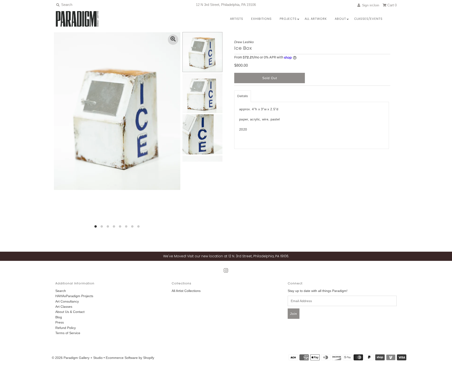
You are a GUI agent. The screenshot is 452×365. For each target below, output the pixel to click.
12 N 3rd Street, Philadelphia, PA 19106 (226, 5)
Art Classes (63, 306)
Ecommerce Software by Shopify (130, 358)
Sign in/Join (369, 5)
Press (59, 322)
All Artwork (316, 18)
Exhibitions (261, 18)
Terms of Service (67, 333)
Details (242, 96)
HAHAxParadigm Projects (74, 296)
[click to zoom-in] (173, 39)
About (340, 18)
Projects (288, 18)
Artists (236, 18)
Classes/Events (368, 18)
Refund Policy (65, 328)
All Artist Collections (186, 291)
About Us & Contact (70, 312)
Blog (58, 317)
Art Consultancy (67, 301)
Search (60, 291)
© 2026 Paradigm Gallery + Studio (77, 358)
